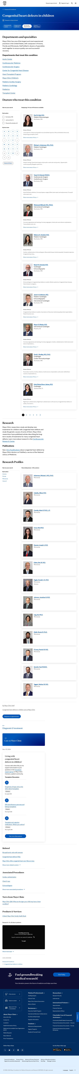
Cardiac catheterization (9, 877)
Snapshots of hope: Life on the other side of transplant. (14, 788)
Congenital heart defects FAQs (11, 857)
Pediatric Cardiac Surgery (11, 82)
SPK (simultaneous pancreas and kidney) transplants (14, 805)
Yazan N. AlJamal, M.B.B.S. (42, 175)
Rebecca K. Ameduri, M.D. (41, 235)
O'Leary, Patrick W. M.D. (41, 649)
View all (4, 481)
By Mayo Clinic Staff (8, 705)
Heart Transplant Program (11, 74)
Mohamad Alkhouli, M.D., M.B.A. (43, 205)
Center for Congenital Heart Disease (15, 70)
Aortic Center (7, 59)
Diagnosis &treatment (17, 26)
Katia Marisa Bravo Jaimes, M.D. (43, 384)
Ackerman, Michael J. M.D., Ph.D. (43, 475)
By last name (5, 127)
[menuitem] (7, 26)
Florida (4, 476)
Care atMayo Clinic (37, 26)
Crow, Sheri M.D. (39, 528)
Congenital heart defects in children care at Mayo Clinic (18, 709)
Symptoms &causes (7, 26)
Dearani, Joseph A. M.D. (41, 545)
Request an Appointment (11, 20)
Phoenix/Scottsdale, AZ (12, 123)
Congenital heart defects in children (28, 15)
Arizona (4, 474)
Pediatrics (6, 89)
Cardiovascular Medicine (11, 63)
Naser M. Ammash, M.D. (41, 265)
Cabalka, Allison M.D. (40, 493)
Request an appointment (11, 716)
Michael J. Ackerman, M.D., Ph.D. (43, 145)
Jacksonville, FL (10, 120)
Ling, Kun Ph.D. (38, 615)
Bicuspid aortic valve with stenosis (12, 852)
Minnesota (5, 478)
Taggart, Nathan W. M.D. (41, 684)
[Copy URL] (34, 937)
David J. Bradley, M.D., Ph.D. (42, 354)
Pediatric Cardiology (9, 85)
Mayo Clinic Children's (10, 78)
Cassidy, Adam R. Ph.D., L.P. (42, 510)
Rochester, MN (9, 117)
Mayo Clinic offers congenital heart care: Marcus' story (18, 861)
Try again (24, 941)
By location (5, 113)
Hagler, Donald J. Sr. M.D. (41, 580)
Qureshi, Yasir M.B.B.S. (40, 667)
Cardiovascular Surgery (10, 67)
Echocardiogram (7, 885)
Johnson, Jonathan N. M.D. (42, 597)
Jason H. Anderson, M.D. (41, 294)
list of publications (13, 450)
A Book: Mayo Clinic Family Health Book (14, 916)
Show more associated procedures (12, 889)
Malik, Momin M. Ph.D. (40, 632)
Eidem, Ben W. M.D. (40, 562)
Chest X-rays (6, 881)
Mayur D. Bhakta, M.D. (40, 324)
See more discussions (15, 836)
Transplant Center (8, 93)
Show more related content (10, 865)
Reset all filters (8, 163)
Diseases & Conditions (10, 9)
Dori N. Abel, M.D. (39, 115)
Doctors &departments (27, 26)
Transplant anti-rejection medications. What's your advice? (15, 823)
